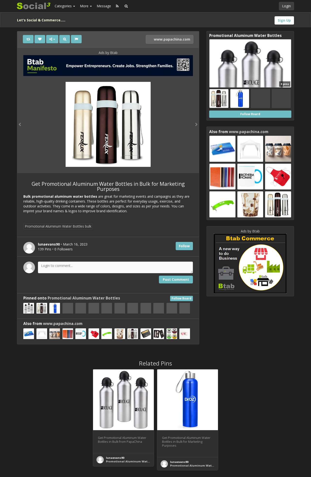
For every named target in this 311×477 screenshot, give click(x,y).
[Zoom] (64, 39)
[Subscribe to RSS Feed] (117, 6)
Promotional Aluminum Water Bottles (84, 298)
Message (104, 6)
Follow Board (181, 298)
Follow (184, 246)
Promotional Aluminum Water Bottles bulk (58, 226)
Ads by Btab (108, 52)
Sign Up (284, 20)
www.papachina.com (171, 39)
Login (286, 6)
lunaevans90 (115, 458)
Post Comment (176, 279)
